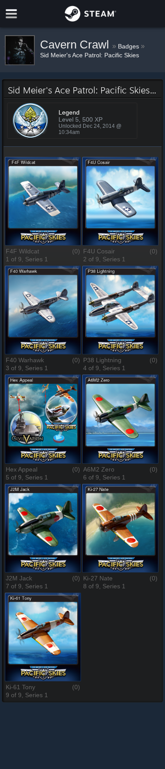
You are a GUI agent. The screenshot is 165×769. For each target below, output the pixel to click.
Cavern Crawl (76, 44)
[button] (43, 202)
